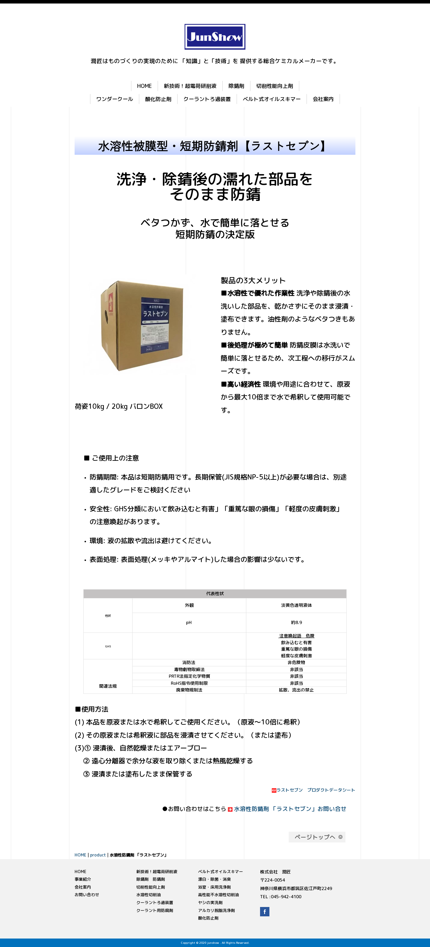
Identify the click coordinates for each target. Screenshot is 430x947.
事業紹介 (83, 879)
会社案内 (323, 99)
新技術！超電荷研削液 (190, 86)
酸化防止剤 (158, 99)
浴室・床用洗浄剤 (214, 887)
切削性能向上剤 (274, 86)
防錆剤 (159, 879)
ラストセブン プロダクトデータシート (315, 790)
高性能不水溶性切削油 (218, 894)
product (98, 855)
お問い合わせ (87, 894)
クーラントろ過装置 (207, 99)
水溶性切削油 (148, 894)
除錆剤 (236, 86)
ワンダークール (114, 99)
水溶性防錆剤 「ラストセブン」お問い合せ (290, 809)
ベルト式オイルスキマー (272, 99)
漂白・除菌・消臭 (214, 879)
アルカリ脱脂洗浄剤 (216, 910)
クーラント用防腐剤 (154, 910)
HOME (144, 86)
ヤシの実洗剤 (210, 902)
